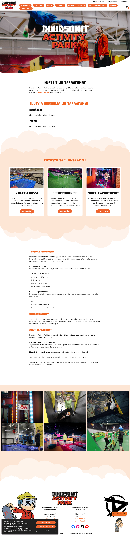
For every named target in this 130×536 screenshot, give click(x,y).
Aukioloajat (123, 2)
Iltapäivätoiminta (76, 5)
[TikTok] (82, 526)
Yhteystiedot (112, 2)
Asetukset (46, 530)
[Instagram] (77, 526)
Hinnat (113, 5)
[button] (64, 5)
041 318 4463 (80, 519)
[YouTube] (87, 526)
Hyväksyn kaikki (46, 522)
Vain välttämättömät (46, 526)
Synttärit (25, 5)
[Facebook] (73, 526)
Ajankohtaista (98, 2)
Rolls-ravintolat (97, 5)
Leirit (49, 5)
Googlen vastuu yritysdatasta (80, 533)
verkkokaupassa (43, 92)
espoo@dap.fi (80, 521)
